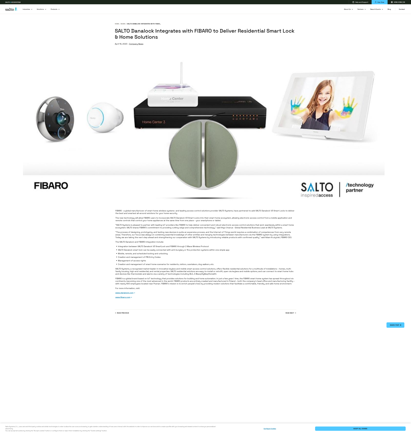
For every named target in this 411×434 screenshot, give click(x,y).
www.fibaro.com (122, 297)
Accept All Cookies (360, 429)
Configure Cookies (270, 429)
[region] (205, 428)
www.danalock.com (124, 293)
